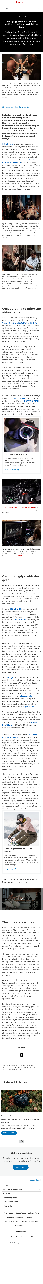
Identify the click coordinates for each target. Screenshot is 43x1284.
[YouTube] (32, 1236)
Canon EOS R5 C (18, 398)
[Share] (21, 1055)
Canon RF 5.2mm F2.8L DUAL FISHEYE (19, 323)
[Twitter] (27, 1236)
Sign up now (20, 1167)
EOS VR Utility (22, 556)
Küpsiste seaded (21, 1226)
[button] (13, 1141)
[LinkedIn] (21, 1236)
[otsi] (3, 2)
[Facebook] (11, 1236)
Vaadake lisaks (9, 1132)
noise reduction (26, 696)
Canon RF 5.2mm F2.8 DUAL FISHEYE (20, 508)
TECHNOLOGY (21, 17)
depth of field (29, 707)
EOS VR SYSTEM (31, 401)
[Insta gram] (16, 1236)
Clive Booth (7, 144)
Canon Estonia (21, 1232)
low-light (10, 678)
